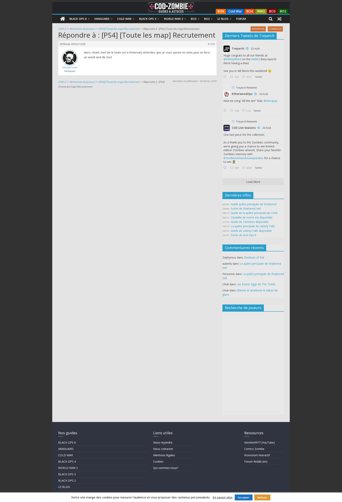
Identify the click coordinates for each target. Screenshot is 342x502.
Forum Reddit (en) (255, 461)
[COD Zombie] (62, 19)
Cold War (235, 11)
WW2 (261, 11)
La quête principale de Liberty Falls (253, 226)
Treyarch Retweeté (246, 87)
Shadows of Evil (254, 257)
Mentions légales (164, 455)
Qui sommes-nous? (165, 468)
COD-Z (62, 29)
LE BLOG (64, 487)
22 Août (255, 48)
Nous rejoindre (162, 442)
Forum (241, 19)
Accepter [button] (243, 497)
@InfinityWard (232, 59)
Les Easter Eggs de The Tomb (256, 284)
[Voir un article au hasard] (279, 19)
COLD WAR (65, 455)
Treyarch (238, 48)
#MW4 (255, 59)
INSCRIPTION (258, 29)
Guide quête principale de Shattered (253, 204)
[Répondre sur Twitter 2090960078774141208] (225, 77)
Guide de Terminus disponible (250, 222)
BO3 (272, 11)
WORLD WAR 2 (68, 468)
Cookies (158, 461)
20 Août (263, 94)
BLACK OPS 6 (67, 442)
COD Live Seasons (244, 128)
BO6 (221, 11)
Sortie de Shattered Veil (246, 208)
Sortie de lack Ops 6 (243, 235)
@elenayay (270, 101)
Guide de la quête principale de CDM (254, 213)
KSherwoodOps (242, 94)
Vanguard (101, 19)
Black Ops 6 (77, 19)
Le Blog (222, 19)
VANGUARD (65, 449)
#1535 (211, 44)
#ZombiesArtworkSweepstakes (243, 158)
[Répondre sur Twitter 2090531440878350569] (225, 110)
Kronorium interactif (257, 455)
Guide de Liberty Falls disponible (251, 231)
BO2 (283, 11)
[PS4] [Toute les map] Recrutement (119, 29)
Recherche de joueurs (82, 29)
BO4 (249, 11)
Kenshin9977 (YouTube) (259, 442)
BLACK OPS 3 (67, 474)
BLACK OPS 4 (67, 461)
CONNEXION (275, 29)
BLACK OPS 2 (67, 480)
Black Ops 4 (147, 19)
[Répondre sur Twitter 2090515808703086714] (225, 168)
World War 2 (173, 19)
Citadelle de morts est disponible (252, 217)
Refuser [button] (262, 497)
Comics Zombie (254, 449)
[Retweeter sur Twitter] (233, 87)
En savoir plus (223, 497)
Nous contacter (163, 449)
